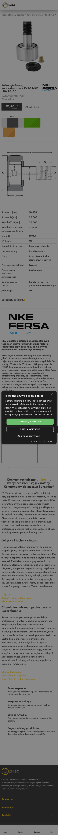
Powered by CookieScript (42, 441)
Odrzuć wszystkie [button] (30, 429)
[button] (29, 436)
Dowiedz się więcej (43, 414)
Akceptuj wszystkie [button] (30, 421)
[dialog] (29, 417)
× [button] (52, 394)
